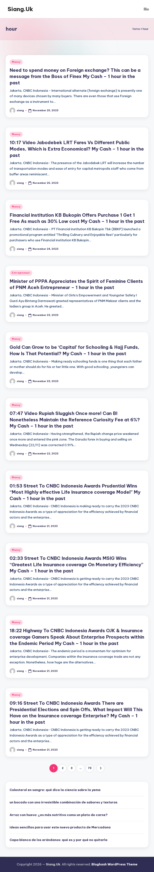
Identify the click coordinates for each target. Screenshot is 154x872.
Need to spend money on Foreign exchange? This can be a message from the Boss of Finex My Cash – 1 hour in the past (75, 76)
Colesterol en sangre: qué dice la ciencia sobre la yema (55, 790)
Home (136, 29)
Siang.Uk (20, 9)
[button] (100, 768)
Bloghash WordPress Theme (114, 864)
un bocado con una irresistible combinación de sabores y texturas (63, 802)
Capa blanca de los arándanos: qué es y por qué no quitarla (58, 840)
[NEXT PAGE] (100, 768)
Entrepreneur (21, 272)
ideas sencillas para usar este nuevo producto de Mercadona (60, 827)
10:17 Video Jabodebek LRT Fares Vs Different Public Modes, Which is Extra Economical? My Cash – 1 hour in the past (77, 149)
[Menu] (146, 9)
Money (16, 62)
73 (89, 768)
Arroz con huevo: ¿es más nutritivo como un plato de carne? (59, 815)
